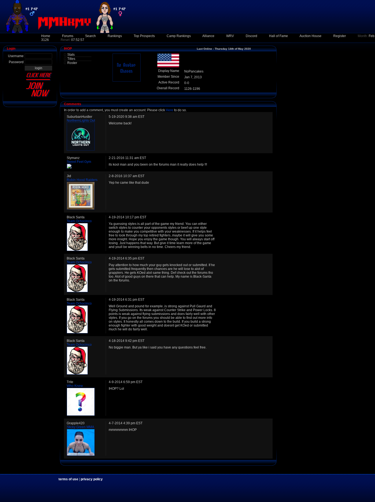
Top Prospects (144, 36)
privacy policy (92, 479)
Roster (72, 63)
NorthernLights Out (81, 120)
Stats (71, 55)
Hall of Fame (278, 36)
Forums (67, 36)
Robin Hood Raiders (82, 180)
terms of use (68, 479)
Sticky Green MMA (80, 427)
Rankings (115, 36)
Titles (71, 59)
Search (90, 36)
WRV (230, 36)
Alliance (208, 36)
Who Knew (75, 386)
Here (169, 110)
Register (339, 36)
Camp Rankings (179, 36)
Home (45, 36)
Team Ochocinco (79, 221)
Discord (251, 36)
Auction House (310, 36)
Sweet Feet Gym (79, 162)
